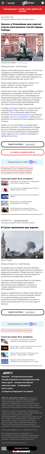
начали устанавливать (19, 117)
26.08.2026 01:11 (6, 220)
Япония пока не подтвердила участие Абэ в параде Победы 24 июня (24, 189)
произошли (14, 295)
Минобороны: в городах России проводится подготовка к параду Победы (24, 182)
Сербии (23, 134)
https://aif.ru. (30, 439)
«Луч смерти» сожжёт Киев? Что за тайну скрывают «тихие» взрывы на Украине (23, 340)
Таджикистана (13, 134)
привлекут (14, 108)
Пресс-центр (7, 383)
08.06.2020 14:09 (7, 17)
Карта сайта (7, 388)
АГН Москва (22, 63)
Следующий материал (21, 448)
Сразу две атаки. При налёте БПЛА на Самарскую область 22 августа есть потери (24, 360)
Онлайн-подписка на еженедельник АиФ (20, 380)
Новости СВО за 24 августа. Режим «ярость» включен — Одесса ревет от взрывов (24, 354)
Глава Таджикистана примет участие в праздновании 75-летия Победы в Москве (24, 209)
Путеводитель (23, 386)
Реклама (6, 377)
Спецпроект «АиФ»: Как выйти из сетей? (22, 10)
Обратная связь (9, 386)
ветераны (5, 129)
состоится (38, 119)
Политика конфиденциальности (14, 443)
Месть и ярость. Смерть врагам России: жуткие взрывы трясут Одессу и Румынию (25, 347)
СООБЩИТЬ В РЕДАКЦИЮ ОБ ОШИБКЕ (17, 391)
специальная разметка (20, 115)
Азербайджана (26, 127)
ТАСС (32, 79)
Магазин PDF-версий (23, 383)
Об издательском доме (22, 377)
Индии (15, 127)
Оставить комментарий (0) (22, 152)
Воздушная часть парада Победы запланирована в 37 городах (21, 202)
